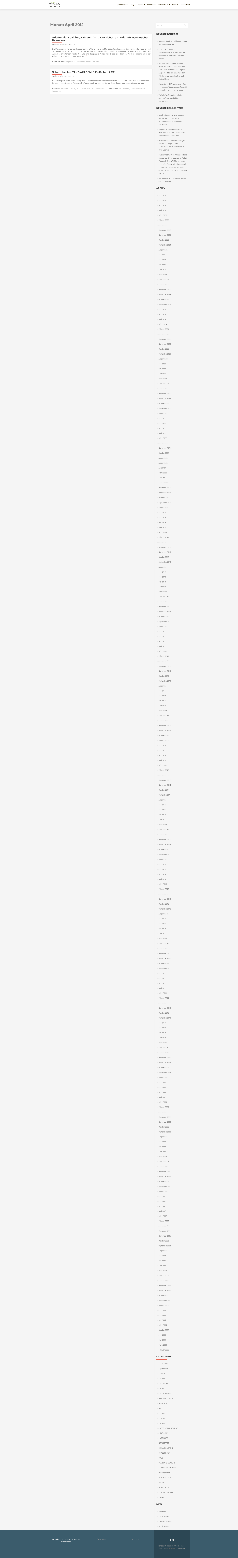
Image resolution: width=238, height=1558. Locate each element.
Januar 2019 (163, 542)
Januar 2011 (163, 1003)
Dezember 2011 (165, 953)
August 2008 (163, 1137)
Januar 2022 (163, 443)
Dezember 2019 (165, 488)
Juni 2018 (162, 577)
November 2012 (165, 899)
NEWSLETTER (164, 1443)
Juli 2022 (162, 418)
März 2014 (163, 825)
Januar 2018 (163, 602)
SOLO (161, 1458)
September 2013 (165, 854)
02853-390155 (136, 1539)
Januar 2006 (163, 1281)
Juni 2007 (162, 1201)
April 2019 (162, 527)
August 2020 (163, 463)
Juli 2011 (162, 973)
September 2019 (165, 503)
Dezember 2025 (165, 230)
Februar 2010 (164, 1048)
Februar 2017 (164, 656)
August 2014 (163, 800)
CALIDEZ (162, 1389)
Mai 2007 (162, 1206)
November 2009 (165, 1062)
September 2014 (165, 795)
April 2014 (162, 820)
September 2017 (165, 621)
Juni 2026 (162, 200)
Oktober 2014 (164, 790)
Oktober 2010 (164, 1013)
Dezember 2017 (165, 607)
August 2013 (163, 859)
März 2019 (163, 532)
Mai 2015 (162, 755)
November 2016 (165, 671)
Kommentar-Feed (165, 1521)
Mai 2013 (162, 874)
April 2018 (162, 587)
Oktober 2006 (164, 1241)
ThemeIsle (181, 1548)
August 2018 (163, 567)
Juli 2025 (162, 255)
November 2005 (165, 1290)
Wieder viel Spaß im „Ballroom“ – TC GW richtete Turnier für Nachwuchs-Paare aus (100, 39)
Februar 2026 (164, 220)
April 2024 (162, 319)
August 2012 (163, 914)
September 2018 (165, 562)
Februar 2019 (164, 537)
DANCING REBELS (166, 1398)
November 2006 (165, 1236)
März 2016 (163, 711)
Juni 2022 (162, 423)
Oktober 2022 (164, 403)
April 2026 (162, 210)
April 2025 (162, 270)
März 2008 (163, 1157)
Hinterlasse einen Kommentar (88, 62)
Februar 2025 (164, 280)
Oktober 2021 (164, 453)
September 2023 (165, 354)
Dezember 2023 (165, 339)
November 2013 (165, 844)
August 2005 (163, 1305)
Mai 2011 (162, 983)
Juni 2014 (162, 810)
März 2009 (163, 1102)
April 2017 (162, 646)
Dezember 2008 (165, 1117)
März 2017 (163, 651)
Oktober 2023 (164, 349)
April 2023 (162, 374)
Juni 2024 (162, 309)
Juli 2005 (162, 1310)
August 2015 (163, 740)
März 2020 (163, 473)
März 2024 (163, 324)
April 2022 (162, 433)
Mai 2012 (162, 929)
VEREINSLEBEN (165, 1478)
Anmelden (162, 1511)
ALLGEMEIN (70, 89)
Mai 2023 (162, 369)
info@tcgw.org (101, 1539)
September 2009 (165, 1072)
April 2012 (162, 934)
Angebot (139, 5)
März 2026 (163, 215)
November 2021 (165, 448)
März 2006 (163, 1271)
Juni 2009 (162, 1087)
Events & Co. (163, 5)
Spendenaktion (122, 5)
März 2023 (163, 379)
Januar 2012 (163, 949)
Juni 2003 (162, 1335)
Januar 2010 (163, 1053)
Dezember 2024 (165, 289)
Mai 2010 (162, 1033)
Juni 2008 (162, 1142)
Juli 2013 (162, 864)
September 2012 (165, 909)
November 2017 (165, 612)
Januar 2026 (163, 225)
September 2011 (165, 968)
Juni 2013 (162, 869)
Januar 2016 (163, 721)
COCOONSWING (165, 1393)
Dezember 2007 (165, 1171)
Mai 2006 (162, 1261)
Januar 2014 (163, 835)
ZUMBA (161, 1498)
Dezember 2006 (165, 1231)
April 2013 (162, 879)
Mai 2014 (162, 815)
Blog (132, 5)
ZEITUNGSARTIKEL (166, 1493)
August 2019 (163, 508)
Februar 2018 (164, 597)
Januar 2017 (163, 661)
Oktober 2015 (164, 735)
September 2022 (165, 408)
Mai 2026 (162, 205)
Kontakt (175, 5)
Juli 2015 (162, 745)
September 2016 (165, 681)
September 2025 (165, 245)
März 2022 (163, 438)
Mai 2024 (162, 314)
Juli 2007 (162, 1196)
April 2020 (162, 468)
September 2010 (165, 1018)
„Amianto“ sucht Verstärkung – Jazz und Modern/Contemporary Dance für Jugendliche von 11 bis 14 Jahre (173, 87)
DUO (160, 1408)
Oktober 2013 (164, 849)
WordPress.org (164, 1526)
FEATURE (162, 1418)
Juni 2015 (162, 750)
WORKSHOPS (101, 89)
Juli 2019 (162, 512)
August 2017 (163, 626)
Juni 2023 (162, 364)
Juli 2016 (162, 691)
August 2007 (163, 1191)
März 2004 (163, 1325)
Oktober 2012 (164, 904)
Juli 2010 (162, 1023)
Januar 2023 (163, 389)
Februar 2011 (164, 998)
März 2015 (163, 765)
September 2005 (165, 1300)
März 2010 (163, 1043)
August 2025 (163, 250)
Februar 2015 (164, 770)
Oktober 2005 (164, 1295)
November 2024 (165, 294)
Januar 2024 (163, 334)
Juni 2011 (162, 978)
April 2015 (162, 760)
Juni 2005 (162, 1315)
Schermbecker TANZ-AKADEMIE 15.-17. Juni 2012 (83, 72)
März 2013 (163, 884)
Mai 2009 (162, 1092)
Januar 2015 (163, 775)
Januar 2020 (163, 483)
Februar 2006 (164, 1276)
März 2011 (163, 993)
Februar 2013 (164, 889)
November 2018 (165, 552)
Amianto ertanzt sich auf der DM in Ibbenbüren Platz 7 (173, 170)
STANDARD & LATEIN (167, 1463)
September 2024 (165, 304)
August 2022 (163, 413)
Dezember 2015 (165, 726)
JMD (120, 89)
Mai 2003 (162, 1340)
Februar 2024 (164, 329)
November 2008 (165, 1122)
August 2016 (163, 686)
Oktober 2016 (164, 676)
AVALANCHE (163, 1384)
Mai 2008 (162, 1147)
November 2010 (165, 1008)
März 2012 (163, 939)
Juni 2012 (162, 924)
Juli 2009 (162, 1082)
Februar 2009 (164, 1107)
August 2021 (163, 458)
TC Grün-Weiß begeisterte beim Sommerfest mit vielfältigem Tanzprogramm (170, 98)
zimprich (162, 129)
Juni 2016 (162, 696)
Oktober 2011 (164, 963)
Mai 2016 (162, 701)
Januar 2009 (163, 1112)
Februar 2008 (164, 1162)
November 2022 (165, 399)
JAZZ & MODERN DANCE (85, 89)
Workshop (127, 89)
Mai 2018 (162, 582)
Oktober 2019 (164, 498)
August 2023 (163, 359)
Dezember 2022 (165, 394)
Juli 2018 (162, 572)
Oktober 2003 (164, 1330)
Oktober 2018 (164, 557)
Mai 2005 (162, 1320)
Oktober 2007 (164, 1181)
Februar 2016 (164, 716)
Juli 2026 (162, 195)
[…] (86, 56)
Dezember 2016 (165, 666)
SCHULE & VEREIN (166, 1448)
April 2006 (162, 1266)
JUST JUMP (163, 1433)
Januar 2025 (163, 285)
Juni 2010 (162, 1028)
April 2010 (162, 1038)
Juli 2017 (162, 631)
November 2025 (165, 235)
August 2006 (163, 1251)
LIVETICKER (163, 1438)
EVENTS (162, 1413)
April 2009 (162, 1097)
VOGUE (161, 1483)
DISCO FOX (163, 1403)
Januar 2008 (163, 1167)
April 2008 (162, 1152)
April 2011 (162, 988)
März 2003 (163, 1345)
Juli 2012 (162, 919)
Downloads (151, 5)
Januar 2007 (163, 1226)
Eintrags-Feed (164, 1516)
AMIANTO (162, 1374)
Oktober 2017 (164, 617)
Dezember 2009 (165, 1058)
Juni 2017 (162, 636)
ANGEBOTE (163, 1379)
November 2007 (165, 1176)
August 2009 (163, 1077)
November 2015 (165, 730)
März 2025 (163, 275)
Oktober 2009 (164, 1067)
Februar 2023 (164, 384)
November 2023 (165, 344)
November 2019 (165, 493)
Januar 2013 (163, 894)
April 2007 (162, 1211)
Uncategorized (164, 1473)
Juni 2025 (162, 260)
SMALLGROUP (164, 1453)
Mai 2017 (162, 641)
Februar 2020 (164, 478)
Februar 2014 (164, 830)
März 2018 (163, 592)
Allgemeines (70, 62)
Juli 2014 (162, 805)
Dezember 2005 (165, 1285)
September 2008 (165, 1132)
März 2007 (163, 1216)
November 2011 (165, 958)
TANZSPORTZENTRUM (167, 1468)
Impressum (185, 5)
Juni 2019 (162, 517)
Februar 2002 (164, 1350)
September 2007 (165, 1186)
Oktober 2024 (164, 299)
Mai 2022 (162, 428)
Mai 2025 (162, 265)
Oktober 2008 (164, 1127)
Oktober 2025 (164, 240)
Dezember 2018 (165, 547)
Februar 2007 (164, 1221)
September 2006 (165, 1246)
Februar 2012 (164, 944)
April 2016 (162, 706)
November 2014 (165, 785)
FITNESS (162, 1423)
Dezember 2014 (165, 780)
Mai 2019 (162, 522)
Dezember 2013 (165, 840)
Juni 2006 (162, 1256)
